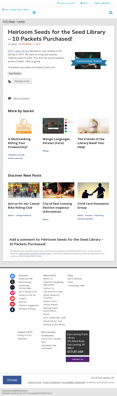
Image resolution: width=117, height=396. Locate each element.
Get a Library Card (28, 291)
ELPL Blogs (9, 21)
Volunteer (22, 338)
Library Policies (50, 304)
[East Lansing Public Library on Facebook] (12, 276)
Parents (88, 215)
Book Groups (25, 282)
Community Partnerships (25, 287)
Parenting (98, 215)
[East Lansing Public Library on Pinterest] (12, 304)
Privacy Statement (52, 382)
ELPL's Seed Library (18, 51)
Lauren (21, 21)
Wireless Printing (27, 308)
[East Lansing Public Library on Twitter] (12, 281)
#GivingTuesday (22, 82)
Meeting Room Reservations (50, 309)
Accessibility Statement (73, 382)
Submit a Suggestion (29, 305)
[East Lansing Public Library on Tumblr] (12, 309)
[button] (84, 3)
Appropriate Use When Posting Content (35, 253)
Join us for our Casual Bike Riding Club (24, 206)
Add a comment (21, 98)
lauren (14, 44)
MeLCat (22, 301)
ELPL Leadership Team (54, 317)
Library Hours (50, 301)
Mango (46, 151)
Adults (11, 215)
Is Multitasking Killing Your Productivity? (19, 143)
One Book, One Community (48, 347)
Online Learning (15, 158)
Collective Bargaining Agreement (53, 283)
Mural (46, 314)
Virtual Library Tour (52, 321)
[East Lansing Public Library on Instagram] (12, 293)
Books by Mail (25, 278)
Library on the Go (27, 295)
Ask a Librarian (75, 278)
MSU (43, 342)
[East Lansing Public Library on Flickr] (12, 287)
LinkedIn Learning (16, 155)
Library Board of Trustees (51, 296)
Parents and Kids (85, 219)
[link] (66, 3)
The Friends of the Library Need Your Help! (90, 143)
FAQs (70, 282)
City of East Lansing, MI (102, 377)
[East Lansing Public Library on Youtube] (12, 298)
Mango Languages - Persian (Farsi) (57, 141)
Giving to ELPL (25, 335)
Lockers (22, 298)
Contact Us (48, 288)
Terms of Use (34, 382)
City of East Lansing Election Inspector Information (57, 208)
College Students (23, 215)
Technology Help (76, 285)
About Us (48, 278)
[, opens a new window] (12, 383)
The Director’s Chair (53, 291)
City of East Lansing (50, 338)
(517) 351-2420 (75, 351)
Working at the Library (54, 324)
